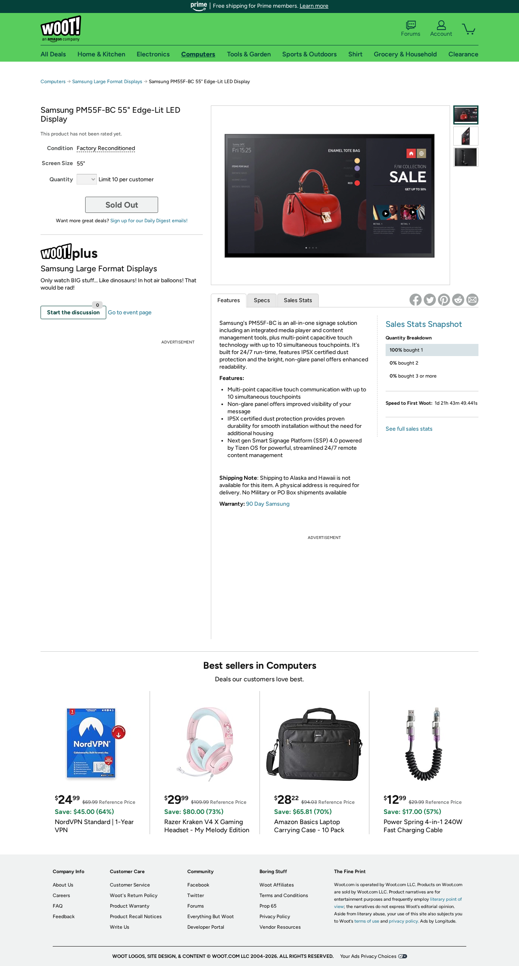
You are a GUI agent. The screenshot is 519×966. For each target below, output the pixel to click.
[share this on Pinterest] (444, 300)
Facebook (198, 885)
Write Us (119, 927)
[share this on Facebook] (416, 300)
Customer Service (130, 885)
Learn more (314, 5)
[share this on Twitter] (430, 300)
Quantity (61, 179)
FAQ (57, 906)
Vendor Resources (280, 927)
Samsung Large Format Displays (107, 81)
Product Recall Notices (136, 916)
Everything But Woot (210, 916)
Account (441, 33)
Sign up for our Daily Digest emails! (149, 220)
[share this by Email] (472, 300)
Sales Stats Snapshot (424, 324)
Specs (262, 300)
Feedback (64, 916)
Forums (410, 33)
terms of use (366, 921)
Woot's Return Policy (133, 895)
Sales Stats (298, 300)
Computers (53, 81)
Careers (61, 895)
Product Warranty (129, 906)
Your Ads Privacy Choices (368, 956)
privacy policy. (404, 921)
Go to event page (130, 312)
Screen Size (57, 163)
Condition (60, 148)
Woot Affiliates (277, 885)
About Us (63, 885)
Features (228, 300)
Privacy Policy (275, 916)
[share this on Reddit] (458, 300)
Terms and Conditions (284, 895)
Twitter (195, 895)
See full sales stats (409, 428)
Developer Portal (205, 927)
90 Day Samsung (268, 503)
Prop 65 (268, 906)
